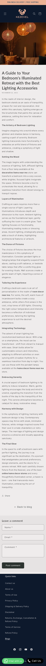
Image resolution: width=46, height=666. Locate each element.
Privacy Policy (11, 601)
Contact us (10, 583)
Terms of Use (11, 595)
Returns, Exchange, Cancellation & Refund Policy (20, 619)
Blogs (7, 639)
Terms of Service (12, 627)
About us (9, 589)
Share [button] (7, 496)
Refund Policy (11, 633)
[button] (5, 14)
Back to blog (24, 507)
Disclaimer (9, 612)
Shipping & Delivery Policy (17, 606)
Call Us (36, 660)
